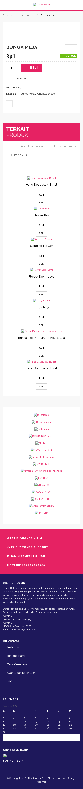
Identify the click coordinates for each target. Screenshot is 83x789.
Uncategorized (26, 15)
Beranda (7, 15)
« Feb (9, 737)
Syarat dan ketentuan (21, 672)
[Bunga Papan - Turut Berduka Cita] (41, 331)
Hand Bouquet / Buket (41, 184)
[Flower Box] (41, 208)
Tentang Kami (16, 656)
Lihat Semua (18, 155)
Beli (34, 68)
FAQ (10, 681)
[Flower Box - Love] (41, 269)
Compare (20, 78)
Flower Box (42, 215)
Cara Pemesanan (18, 664)
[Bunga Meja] (41, 300)
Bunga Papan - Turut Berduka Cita (41, 337)
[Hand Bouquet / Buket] (41, 178)
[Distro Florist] (41, 4)
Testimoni (13, 647)
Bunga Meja (27, 93)
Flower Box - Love (42, 276)
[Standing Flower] (41, 239)
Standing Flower (41, 245)
